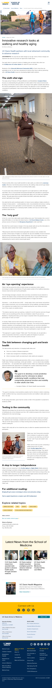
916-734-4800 (5, 633)
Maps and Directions (19, 660)
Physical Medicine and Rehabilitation (23, 510)
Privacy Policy (10, 679)
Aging (3, 37)
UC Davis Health (6, 8)
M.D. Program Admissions (33, 623)
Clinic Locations (31, 658)
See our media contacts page (10, 518)
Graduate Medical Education (33, 626)
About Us (17, 652)
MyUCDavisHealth (31, 650)
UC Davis (42, 650)
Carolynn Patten (42, 81)
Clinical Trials (30, 660)
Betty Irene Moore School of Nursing (6, 666)
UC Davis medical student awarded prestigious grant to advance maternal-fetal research (26, 566)
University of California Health (44, 654)
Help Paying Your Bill (32, 666)
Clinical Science (32, 506)
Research (24, 506)
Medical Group (5, 670)
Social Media (18, 657)
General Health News (8, 506)
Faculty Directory (31, 634)
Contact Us (29, 637)
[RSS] (48, 644)
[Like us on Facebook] (18, 610)
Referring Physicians (32, 663)
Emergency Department (26, 222)
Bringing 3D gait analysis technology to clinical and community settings (21, 492)
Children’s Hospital (6, 651)
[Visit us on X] (41, 644)
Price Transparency (31, 668)
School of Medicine (14, 8)
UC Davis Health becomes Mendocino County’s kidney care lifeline (39, 566)
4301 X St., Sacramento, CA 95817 (43, 678)
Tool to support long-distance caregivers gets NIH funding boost (19, 496)
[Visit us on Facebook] (34, 644)
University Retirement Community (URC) (22, 68)
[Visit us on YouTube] (31, 644)
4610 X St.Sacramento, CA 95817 (7, 624)
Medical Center (6, 649)
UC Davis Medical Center (37, 220)
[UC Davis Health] (7, 644)
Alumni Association (31, 631)
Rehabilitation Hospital (5, 655)
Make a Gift (44, 617)
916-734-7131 (5, 638)
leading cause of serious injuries (13, 64)
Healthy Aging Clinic (36, 448)
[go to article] (11, 555)
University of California (43, 658)
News (21, 8)
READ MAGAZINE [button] (25, 592)
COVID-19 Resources (32, 671)
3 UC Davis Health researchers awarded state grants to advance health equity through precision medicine (11, 568)
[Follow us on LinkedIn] (28, 610)
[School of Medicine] (11, 3)
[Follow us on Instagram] (23, 610)
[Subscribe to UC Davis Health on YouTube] (33, 610)
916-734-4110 (5, 629)
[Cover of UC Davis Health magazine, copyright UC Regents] (10, 588)
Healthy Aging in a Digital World (29, 468)
